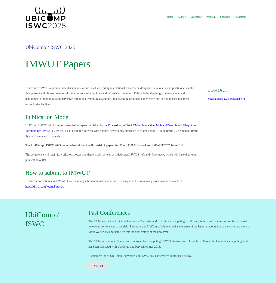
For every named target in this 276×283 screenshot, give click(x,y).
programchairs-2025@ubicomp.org (226, 98)
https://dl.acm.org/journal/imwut (44, 186)
